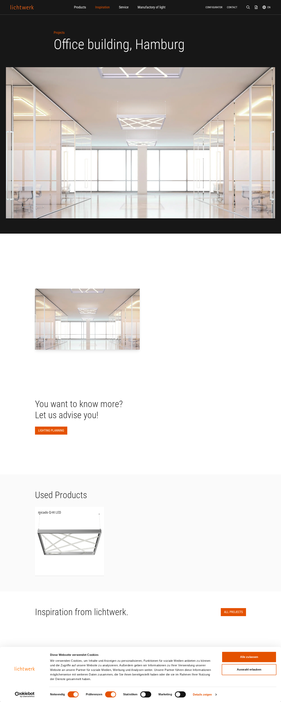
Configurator (213, 7)
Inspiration (102, 7)
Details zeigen (202, 694)
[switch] (110, 694)
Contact (232, 7)
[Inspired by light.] (22, 7)
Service (123, 7)
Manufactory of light (151, 7)
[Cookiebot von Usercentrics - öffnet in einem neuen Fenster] (24, 694)
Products (80, 7)
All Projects (233, 612)
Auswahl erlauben (249, 669)
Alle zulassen (249, 656)
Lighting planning (51, 430)
